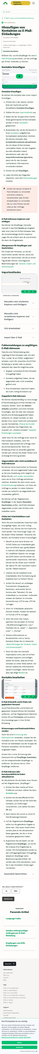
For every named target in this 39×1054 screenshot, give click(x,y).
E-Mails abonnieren (9, 1018)
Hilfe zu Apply (8, 1002)
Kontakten (23, 122)
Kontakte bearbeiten (10, 51)
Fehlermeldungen (30, 178)
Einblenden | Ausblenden (11, 296)
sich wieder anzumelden (23, 476)
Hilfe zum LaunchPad (10, 993)
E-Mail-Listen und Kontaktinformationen (19, 18)
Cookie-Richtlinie (24, 1037)
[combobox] (9, 964)
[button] (19, 303)
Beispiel (22, 672)
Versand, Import (25, 263)
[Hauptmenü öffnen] (33, 3)
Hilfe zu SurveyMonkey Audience (14, 995)
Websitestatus (8, 1010)
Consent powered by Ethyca (27, 1051)
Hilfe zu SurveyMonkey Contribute (14, 998)
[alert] (19, 199)
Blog (4, 980)
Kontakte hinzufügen (10, 37)
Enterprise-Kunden (27, 424)
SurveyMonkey (8, 973)
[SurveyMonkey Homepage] (5, 3)
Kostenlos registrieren (17, 3)
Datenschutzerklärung (10, 1037)
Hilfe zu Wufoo (8, 1000)
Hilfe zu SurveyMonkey (10, 988)
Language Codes (13, 918)
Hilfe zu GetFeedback (10, 990)
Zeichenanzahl (8, 266)
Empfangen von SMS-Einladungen (15, 944)
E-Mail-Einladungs (9, 485)
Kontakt (5, 1015)
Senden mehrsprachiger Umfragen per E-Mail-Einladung (17, 933)
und (34, 263)
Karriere (5, 977)
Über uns (6, 975)
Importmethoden (9, 41)
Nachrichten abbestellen (11, 1013)
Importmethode (25, 112)
